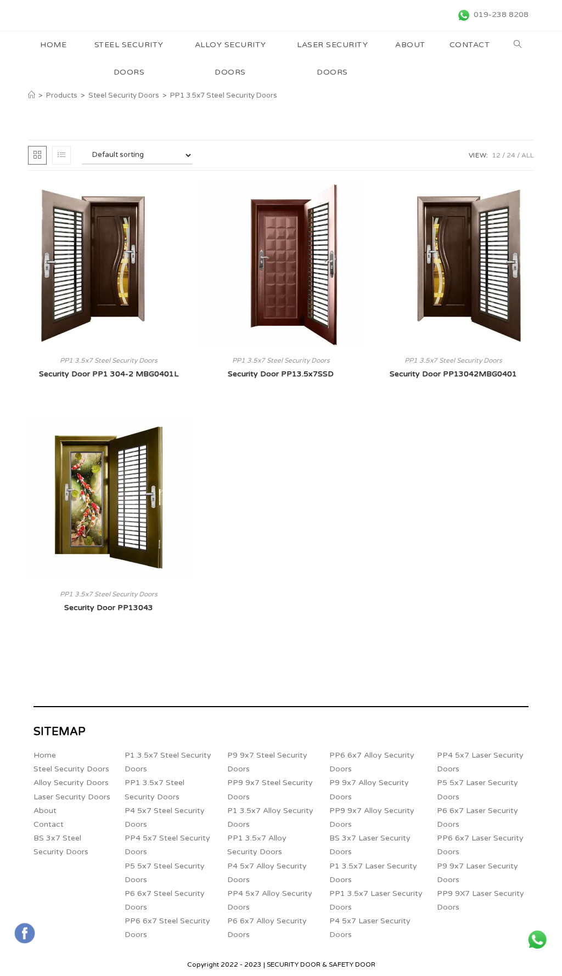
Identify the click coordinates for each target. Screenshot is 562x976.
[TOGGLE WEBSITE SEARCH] (518, 45)
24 (511, 155)
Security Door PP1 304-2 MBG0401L (108, 374)
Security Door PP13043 (108, 607)
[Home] (31, 95)
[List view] (61, 155)
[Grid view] (37, 155)
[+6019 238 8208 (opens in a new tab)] (537, 939)
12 (496, 155)
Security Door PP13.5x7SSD (281, 374)
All (527, 155)
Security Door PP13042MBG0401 (453, 374)
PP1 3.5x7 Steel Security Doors (223, 95)
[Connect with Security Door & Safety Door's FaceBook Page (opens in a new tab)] (24, 933)
